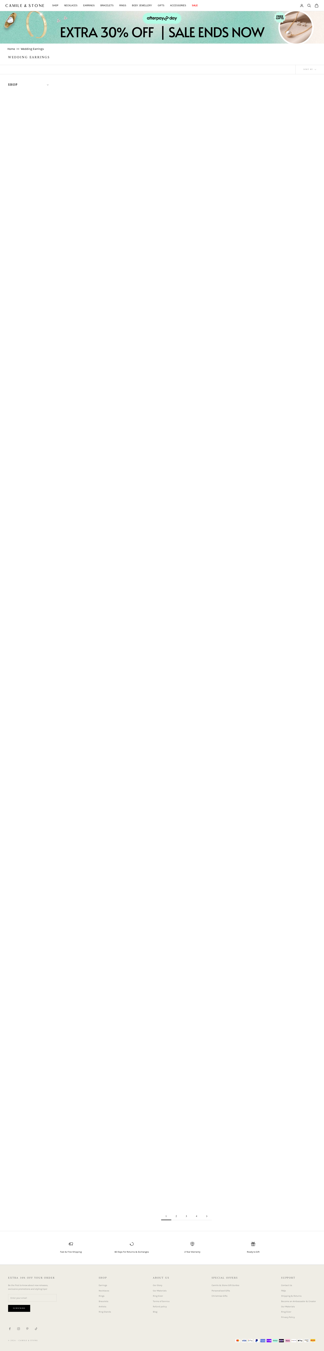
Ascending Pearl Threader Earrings (274, 179)
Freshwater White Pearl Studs (274, 1086)
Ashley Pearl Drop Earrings (98, 296)
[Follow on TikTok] (36, 1328)
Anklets (102, 1306)
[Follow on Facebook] (9, 1328)
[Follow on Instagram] (18, 1328)
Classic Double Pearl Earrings (186, 407)
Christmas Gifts (219, 1296)
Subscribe (19, 1308)
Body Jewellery (142, 5)
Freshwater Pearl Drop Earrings (98, 974)
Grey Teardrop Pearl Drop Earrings (98, 1198)
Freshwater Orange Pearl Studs (274, 747)
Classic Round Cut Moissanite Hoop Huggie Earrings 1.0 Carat (271, 522)
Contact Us (286, 1285)
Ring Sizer (158, 1296)
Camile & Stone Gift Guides (225, 1285)
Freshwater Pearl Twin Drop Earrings (99, 1086)
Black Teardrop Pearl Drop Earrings (274, 297)
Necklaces (70, 5)
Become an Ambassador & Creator (298, 1301)
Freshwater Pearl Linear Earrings (274, 974)
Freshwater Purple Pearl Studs (186, 1081)
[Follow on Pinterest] (27, 1328)
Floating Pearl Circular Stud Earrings (186, 746)
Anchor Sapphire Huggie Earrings (186, 179)
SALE (195, 5)
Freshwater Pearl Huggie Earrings (186, 974)
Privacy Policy (288, 1317)
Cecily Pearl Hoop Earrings (98, 407)
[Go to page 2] (207, 1216)
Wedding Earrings (32, 48)
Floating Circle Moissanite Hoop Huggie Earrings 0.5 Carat (98, 741)
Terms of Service (161, 1301)
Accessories (178, 5)
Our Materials (160, 1290)
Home (11, 48)
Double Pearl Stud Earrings (274, 632)
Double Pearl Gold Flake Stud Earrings (186, 627)
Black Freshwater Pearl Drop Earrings (186, 297)
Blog (155, 1311)
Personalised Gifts (221, 1290)
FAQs (283, 1290)
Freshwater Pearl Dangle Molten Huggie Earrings (274, 857)
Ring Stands (105, 1311)
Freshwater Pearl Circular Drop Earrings (98, 857)
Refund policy (160, 1306)
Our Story (157, 1285)
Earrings (89, 5)
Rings (122, 5)
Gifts (161, 5)
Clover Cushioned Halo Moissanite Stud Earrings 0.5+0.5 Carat (95, 635)
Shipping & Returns (291, 1296)
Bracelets (107, 5)
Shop (55, 5)
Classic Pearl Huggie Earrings (274, 407)
